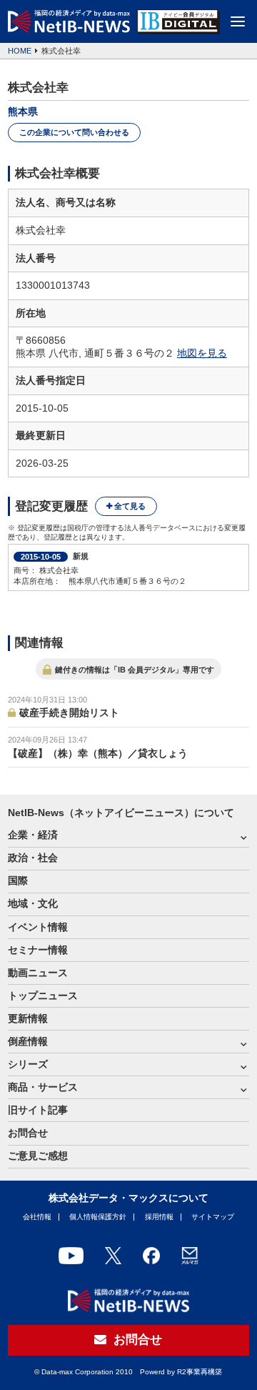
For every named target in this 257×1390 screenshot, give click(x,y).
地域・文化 (33, 903)
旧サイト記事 (38, 1110)
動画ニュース (38, 973)
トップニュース (43, 996)
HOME (19, 50)
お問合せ (28, 1133)
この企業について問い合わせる (74, 132)
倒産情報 (28, 1041)
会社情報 (37, 1217)
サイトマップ (212, 1217)
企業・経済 (33, 835)
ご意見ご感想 (38, 1156)
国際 (18, 880)
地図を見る (202, 353)
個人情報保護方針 (97, 1217)
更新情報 (28, 1018)
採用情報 (159, 1217)
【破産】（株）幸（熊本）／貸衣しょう (98, 753)
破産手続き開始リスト (69, 713)
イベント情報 (38, 927)
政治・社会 (33, 858)
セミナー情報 (38, 950)
